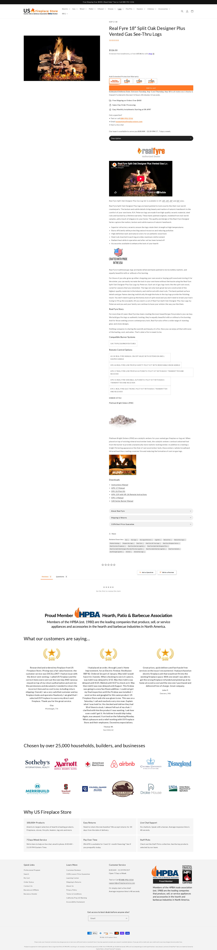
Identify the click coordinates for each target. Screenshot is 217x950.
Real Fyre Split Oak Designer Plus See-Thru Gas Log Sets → (127, 549)
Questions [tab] (60, 577)
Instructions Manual (119, 485)
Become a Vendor (30, 894)
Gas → (127, 539)
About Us (70, 886)
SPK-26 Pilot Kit (118, 491)
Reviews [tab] (45, 577)
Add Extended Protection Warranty (124, 76)
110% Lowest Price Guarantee (78, 874)
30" (171, 201)
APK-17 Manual (118, 488)
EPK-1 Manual (117, 498)
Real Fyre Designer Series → (171, 543)
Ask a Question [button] (147, 572)
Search (26, 874)
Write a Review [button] (168, 572)
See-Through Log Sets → (117, 551)
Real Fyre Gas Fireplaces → (118, 546)
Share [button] (114, 534)
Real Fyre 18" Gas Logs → (153, 543)
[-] (115, 81)
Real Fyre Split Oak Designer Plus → (158, 546)
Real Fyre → (140, 543)
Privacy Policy (71, 890)
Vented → (129, 551)
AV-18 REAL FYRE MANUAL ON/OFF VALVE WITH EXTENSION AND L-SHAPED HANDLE (137, 357)
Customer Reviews (73, 870)
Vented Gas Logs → (139, 551)
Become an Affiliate (31, 890)
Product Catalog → (115, 543)
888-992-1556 (126, 118)
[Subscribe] (126, 918)
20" (163, 201)
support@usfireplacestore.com (129, 121)
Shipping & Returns (73, 882)
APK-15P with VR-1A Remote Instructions (129, 494)
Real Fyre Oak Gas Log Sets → (136, 546)
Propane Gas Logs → (128, 543)
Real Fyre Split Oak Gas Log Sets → (156, 549)
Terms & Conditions (74, 894)
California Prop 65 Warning (76, 898)
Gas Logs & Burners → (146, 539)
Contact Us (28, 886)
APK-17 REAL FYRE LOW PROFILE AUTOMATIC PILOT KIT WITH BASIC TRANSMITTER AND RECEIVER (147, 372)
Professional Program (32, 870)
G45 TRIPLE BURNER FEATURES (123, 343)
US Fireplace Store (111, 937)
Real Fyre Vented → (174, 549)
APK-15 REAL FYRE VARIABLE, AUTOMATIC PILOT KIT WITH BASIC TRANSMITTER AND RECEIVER (137, 381)
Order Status (29, 882)
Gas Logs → (134, 539)
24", (167, 201)
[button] (66, 9)
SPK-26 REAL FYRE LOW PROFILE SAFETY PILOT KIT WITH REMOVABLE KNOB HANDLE (145, 365)
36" (178, 201)
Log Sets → (158, 539)
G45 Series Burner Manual (122, 501)
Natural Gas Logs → (180, 539)
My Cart (27, 878)
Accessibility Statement (75, 902)
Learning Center (72, 878)
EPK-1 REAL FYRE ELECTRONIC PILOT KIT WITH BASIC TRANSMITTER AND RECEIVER (138, 390)
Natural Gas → (168, 539)
